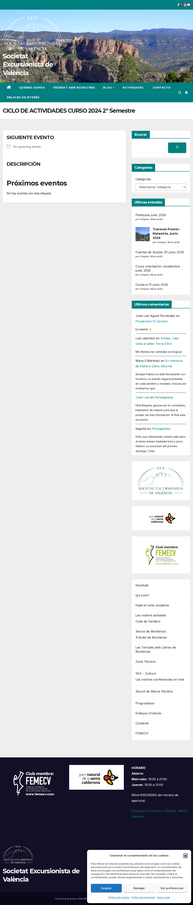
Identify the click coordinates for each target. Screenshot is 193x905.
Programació (145, 703)
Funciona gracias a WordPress (73, 898)
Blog (108, 87)
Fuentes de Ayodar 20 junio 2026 (160, 252)
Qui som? (142, 595)
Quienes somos (32, 87)
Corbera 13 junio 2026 (152, 285)
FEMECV (142, 733)
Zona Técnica (145, 661)
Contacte (142, 723)
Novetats (142, 585)
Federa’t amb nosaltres (74, 87)
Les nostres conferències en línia (160, 679)
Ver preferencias (171, 888)
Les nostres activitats (151, 615)
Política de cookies (118, 897)
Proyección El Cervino (152, 321)
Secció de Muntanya (151, 631)
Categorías (143, 179)
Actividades (133, 87)
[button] (185, 855)
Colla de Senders (148, 621)
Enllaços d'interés (149, 713)
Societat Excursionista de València (28, 64)
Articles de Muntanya (151, 637)
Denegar (139, 888)
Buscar (141, 134)
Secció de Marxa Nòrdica (154, 691)
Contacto (161, 87)
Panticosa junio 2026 (151, 215)
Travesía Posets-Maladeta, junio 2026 (166, 233)
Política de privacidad (143, 897)
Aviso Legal (163, 897)
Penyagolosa (164, 397)
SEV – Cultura (146, 673)
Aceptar (106, 888)
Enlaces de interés (23, 97)
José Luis (142, 397)
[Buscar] (177, 147)
